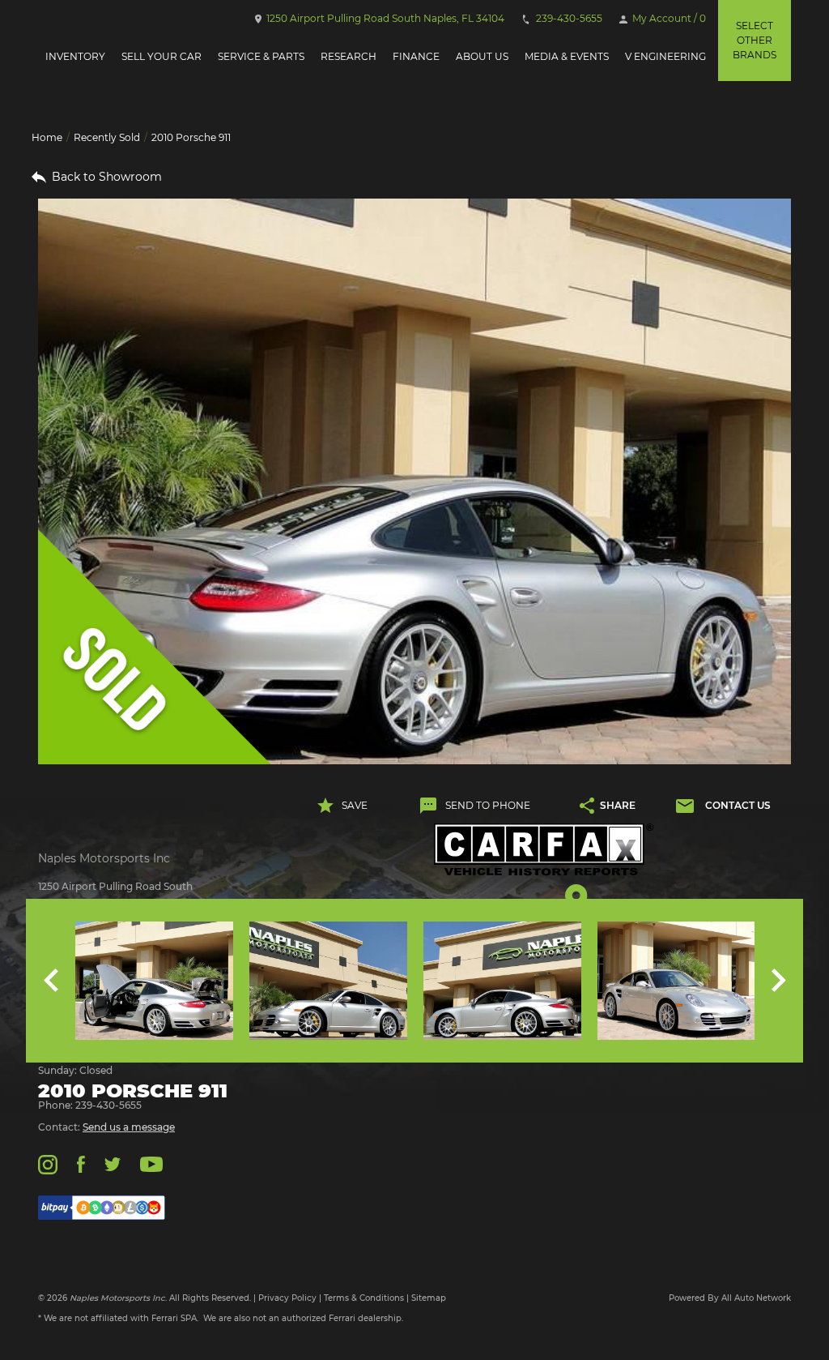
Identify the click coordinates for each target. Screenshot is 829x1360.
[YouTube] (151, 1163)
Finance (416, 56)
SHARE (618, 805)
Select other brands (754, 40)
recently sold (107, 137)
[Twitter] (112, 1163)
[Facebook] (80, 1163)
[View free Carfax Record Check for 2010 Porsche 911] (544, 849)
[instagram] (47, 1163)
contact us (737, 805)
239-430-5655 (568, 18)
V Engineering (665, 56)
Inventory (75, 56)
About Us (482, 56)
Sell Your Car (161, 56)
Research (348, 56)
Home (47, 137)
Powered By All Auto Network (730, 1298)
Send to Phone (487, 805)
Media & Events (567, 56)
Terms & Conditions (364, 1298)
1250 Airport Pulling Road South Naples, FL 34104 (384, 18)
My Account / (668, 18)
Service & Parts (261, 56)
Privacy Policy (287, 1298)
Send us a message (129, 1127)
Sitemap (428, 1298)
